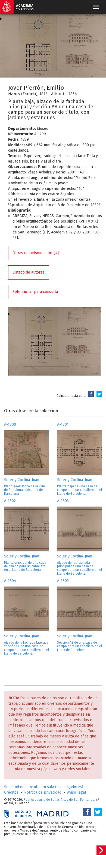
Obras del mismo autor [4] (36, 253)
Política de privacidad (42, 792)
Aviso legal (76, 792)
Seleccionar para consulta (35, 291)
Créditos (11, 792)
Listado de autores (29, 272)
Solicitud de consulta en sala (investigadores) (43, 787)
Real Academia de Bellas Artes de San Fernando (59, 800)
